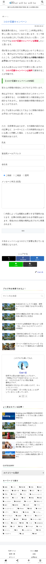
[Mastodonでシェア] (18, 543)
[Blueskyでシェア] (28, 543)
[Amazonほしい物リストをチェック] (26, 396)
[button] (30, 264)
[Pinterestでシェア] (18, 554)
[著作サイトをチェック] (20, 396)
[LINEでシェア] (8, 554)
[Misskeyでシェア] (38, 543)
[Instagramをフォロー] (23, 396)
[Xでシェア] (8, 543)
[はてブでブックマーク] (38, 548)
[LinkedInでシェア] (28, 554)
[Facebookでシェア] (8, 548)
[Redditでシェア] (28, 548)
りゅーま (23, 372)
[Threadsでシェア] (18, 548)
